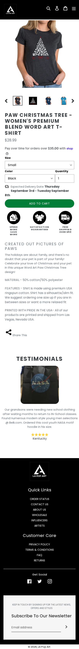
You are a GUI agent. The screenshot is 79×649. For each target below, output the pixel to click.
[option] (16, 101)
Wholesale (39, 515)
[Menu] (74, 8)
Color (9, 171)
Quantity (61, 171)
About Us (39, 510)
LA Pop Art (44, 647)
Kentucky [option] (39, 424)
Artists (39, 526)
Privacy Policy (39, 544)
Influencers (39, 520)
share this (19, 335)
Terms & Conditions (39, 550)
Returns (39, 560)
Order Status (39, 499)
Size (8, 158)
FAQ (39, 555)
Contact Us (39, 504)
